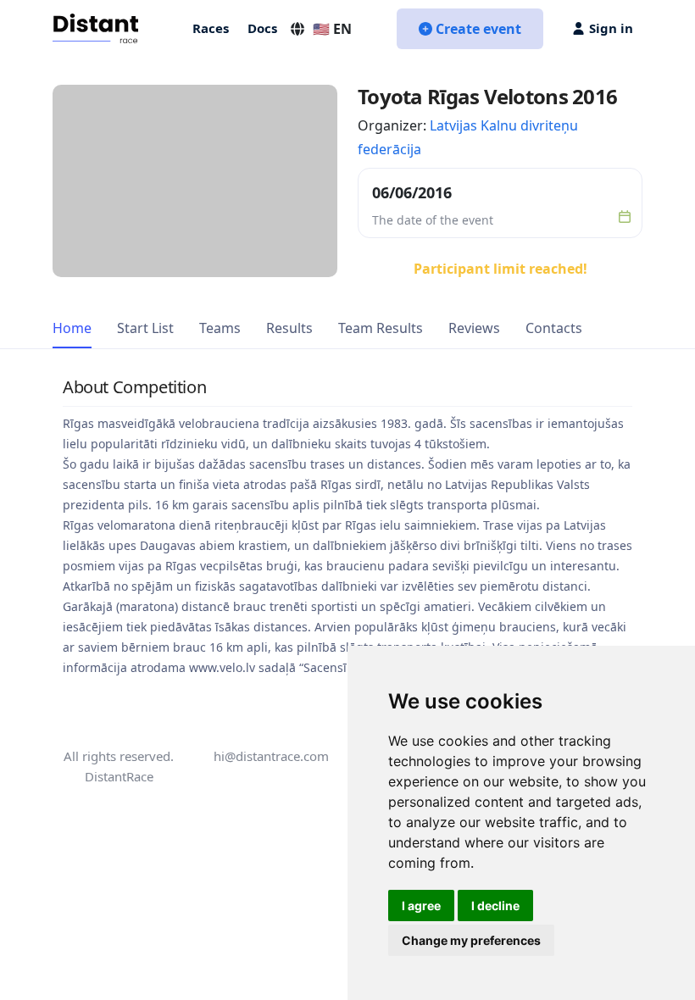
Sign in (611, 27)
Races (210, 27)
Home (72, 328)
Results (289, 328)
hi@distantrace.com (271, 755)
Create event (478, 28)
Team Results (380, 328)
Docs (262, 27)
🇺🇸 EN (332, 28)
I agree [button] (421, 905)
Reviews (474, 328)
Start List (145, 328)
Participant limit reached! (500, 268)
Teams (220, 328)
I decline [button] (495, 905)
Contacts (553, 328)
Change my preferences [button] (471, 940)
